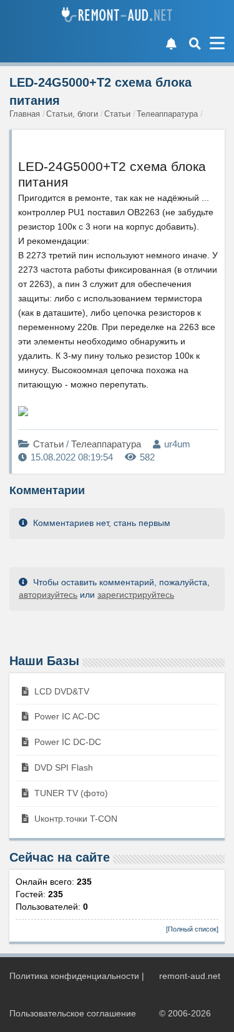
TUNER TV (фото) (70, 793)
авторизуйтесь (48, 595)
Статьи (49, 444)
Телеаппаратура (106, 444)
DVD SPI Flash (62, 767)
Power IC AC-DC (66, 716)
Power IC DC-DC (66, 742)
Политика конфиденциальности (74, 976)
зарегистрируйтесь (135, 595)
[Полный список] (192, 929)
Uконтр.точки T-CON (74, 819)
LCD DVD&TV (60, 691)
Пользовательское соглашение (72, 1013)
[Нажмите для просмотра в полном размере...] (23, 413)
